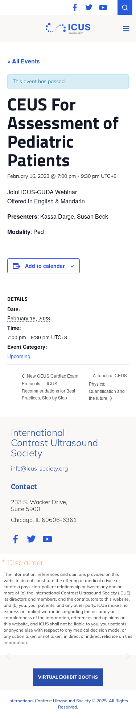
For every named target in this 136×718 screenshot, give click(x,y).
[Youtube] (103, 7)
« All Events (23, 61)
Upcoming (18, 356)
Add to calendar (45, 265)
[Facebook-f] (74, 7)
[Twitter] (88, 7)
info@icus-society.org (39, 468)
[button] (126, 28)
